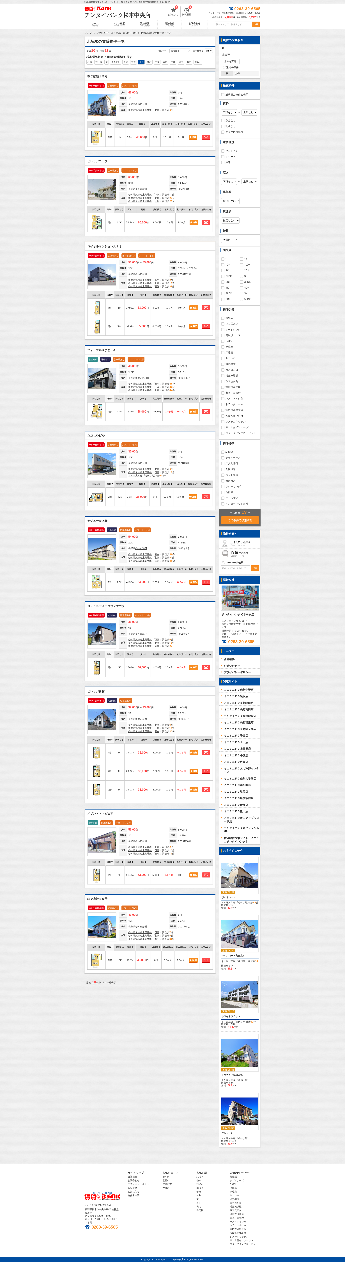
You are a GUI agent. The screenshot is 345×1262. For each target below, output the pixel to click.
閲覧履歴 (186, 11)
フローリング (233, 486)
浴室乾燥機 (232, 375)
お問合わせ (194, 24)
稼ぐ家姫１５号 (97, 76)
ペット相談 (232, 474)
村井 (198, 1195)
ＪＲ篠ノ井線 (228, 902)
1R (227, 258)
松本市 (138, 104)
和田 (144, 548)
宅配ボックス (233, 335)
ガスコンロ (232, 369)
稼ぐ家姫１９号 (97, 898)
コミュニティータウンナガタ (106, 605)
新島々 (198, 62)
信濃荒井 (115, 62)
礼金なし (231, 126)
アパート (231, 156)
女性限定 (231, 469)
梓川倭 (145, 377)
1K (245, 258)
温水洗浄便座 (233, 386)
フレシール (227, 1133)
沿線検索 (144, 24)
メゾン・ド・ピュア (100, 813)
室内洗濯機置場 (234, 409)
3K (245, 276)
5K (245, 293)
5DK (228, 299)
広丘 (198, 1202)
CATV (229, 340)
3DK (228, 281)
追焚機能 (231, 363)
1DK (228, 264)
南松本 (241, 960)
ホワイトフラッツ (231, 1016)
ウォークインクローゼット (241, 433)
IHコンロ (231, 358)
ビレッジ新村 (96, 691)
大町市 (165, 1187)
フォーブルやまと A (101, 350)
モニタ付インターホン (238, 427)
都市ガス (231, 480)
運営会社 (169, 24)
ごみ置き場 (232, 323)
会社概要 (132, 1176)
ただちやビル (96, 435)
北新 (141, 62)
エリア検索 (119, 24)
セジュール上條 (97, 520)
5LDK (247, 299)
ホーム (95, 24)
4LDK (229, 293)
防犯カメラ (232, 317)
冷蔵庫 (229, 346)
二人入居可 (232, 463)
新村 (149, 62)
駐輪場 (229, 451)
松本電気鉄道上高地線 (140, 109)
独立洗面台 (232, 381)
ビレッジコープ (97, 161)
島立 (144, 633)
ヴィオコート (229, 897)
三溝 (157, 62)
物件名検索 (133, 1195)
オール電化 (232, 497)
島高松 (199, 1210)
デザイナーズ (233, 457)
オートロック (233, 329)
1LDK (247, 264)
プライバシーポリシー (139, 1184)
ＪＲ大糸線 (227, 1021)
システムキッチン (236, 421)
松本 (90, 62)
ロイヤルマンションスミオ (104, 246)
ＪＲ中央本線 (135, 475)
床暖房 (229, 352)
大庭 (125, 62)
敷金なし (231, 120)
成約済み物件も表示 (237, 94)
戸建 (228, 162)
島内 (238, 1021)
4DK (246, 287)
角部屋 (229, 492)
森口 (165, 62)
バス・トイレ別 (234, 398)
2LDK (229, 276)
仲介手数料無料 (234, 131)
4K (227, 287)
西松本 (98, 62)
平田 (198, 1191)
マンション (232, 150)
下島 (173, 62)
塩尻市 (165, 1180)
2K (227, 270)
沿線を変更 (230, 61)
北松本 (199, 1176)
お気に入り (173, 11)
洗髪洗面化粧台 (234, 415)
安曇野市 (167, 1184)
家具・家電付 (233, 392)
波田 (181, 62)
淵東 (189, 62)
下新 (133, 62)
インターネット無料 (237, 503)
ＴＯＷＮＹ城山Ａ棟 (232, 1074)
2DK (246, 270)
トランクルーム (234, 404)
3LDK (247, 281)
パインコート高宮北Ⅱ (233, 955)
